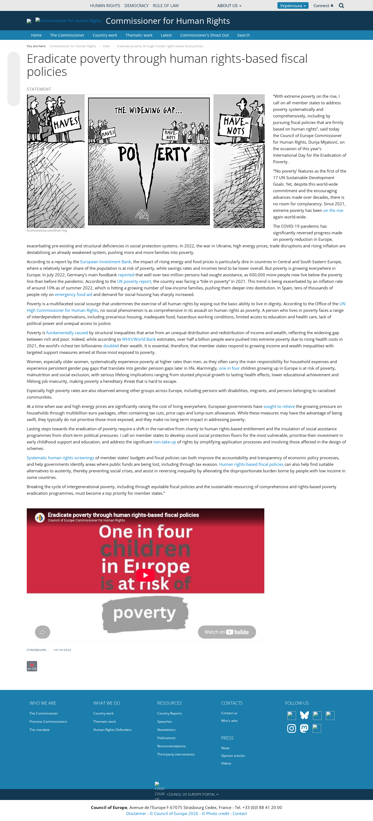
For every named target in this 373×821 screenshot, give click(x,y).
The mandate (39, 729)
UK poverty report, (135, 281)
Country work (105, 35)
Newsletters (166, 729)
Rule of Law (166, 5)
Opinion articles (233, 755)
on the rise (333, 210)
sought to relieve (279, 406)
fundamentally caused (67, 332)
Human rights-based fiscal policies (251, 464)
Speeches (164, 721)
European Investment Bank (105, 261)
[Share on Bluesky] (14, 58)
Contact (240, 813)
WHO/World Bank (139, 339)
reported (126, 274)
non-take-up (164, 441)
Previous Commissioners (48, 721)
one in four (229, 368)
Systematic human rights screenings (60, 457)
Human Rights (105, 5)
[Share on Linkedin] (14, 89)
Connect (321, 5)
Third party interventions (176, 754)
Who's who (229, 720)
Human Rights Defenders (112, 729)
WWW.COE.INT (40, 5)
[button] (186, 794)
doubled (111, 345)
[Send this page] (14, 100)
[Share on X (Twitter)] (14, 69)
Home (36, 35)
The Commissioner (67, 35)
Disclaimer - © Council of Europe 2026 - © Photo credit (178, 813)
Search (243, 35)
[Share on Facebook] (14, 79)
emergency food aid (73, 294)
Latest (166, 35)
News (225, 748)
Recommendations (171, 746)
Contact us (229, 713)
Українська (291, 5)
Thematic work (139, 35)
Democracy (137, 5)
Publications (166, 738)
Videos (226, 763)
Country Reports (169, 713)
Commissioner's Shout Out (204, 35)
